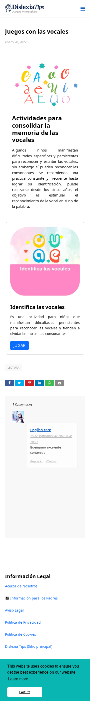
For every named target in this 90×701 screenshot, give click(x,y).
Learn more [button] (18, 679)
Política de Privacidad (23, 622)
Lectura (14, 367)
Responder (36, 461)
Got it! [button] (24, 692)
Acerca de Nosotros (21, 586)
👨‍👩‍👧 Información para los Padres (31, 598)
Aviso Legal (14, 610)
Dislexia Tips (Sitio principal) (28, 646)
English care (40, 429)
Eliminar (51, 461)
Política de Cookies (20, 634)
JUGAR (20, 345)
